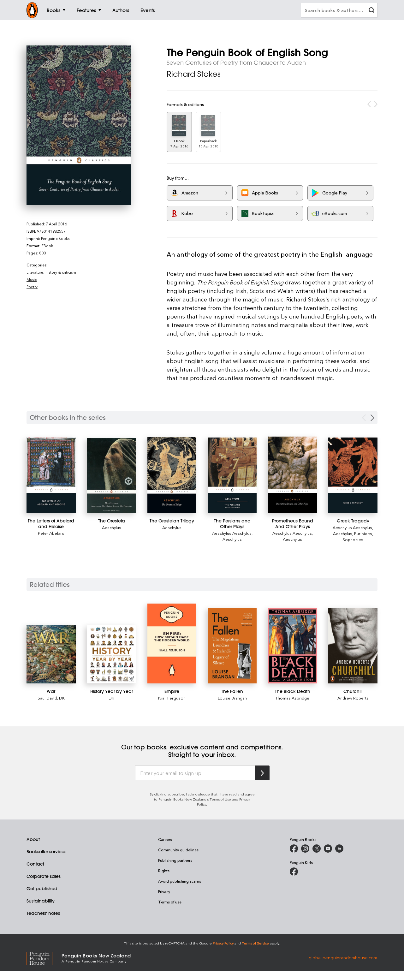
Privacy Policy (223, 943)
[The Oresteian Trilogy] (172, 475)
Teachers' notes (43, 913)
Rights (163, 870)
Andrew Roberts (353, 698)
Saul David (47, 698)
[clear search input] (371, 11)
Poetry (32, 286)
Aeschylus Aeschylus (232, 533)
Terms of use (169, 902)
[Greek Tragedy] (352, 475)
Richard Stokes (193, 74)
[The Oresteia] (111, 475)
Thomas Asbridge (292, 698)
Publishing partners (175, 860)
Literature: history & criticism (51, 272)
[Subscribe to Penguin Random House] (262, 772)
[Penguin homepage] (32, 10)
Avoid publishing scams (179, 881)
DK (62, 698)
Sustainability (41, 901)
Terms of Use (220, 799)
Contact (35, 864)
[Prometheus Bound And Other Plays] (292, 475)
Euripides (363, 533)
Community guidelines (178, 850)
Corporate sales (44, 876)
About (33, 839)
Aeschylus (111, 527)
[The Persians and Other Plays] (232, 475)
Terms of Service (255, 943)
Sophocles (352, 539)
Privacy (164, 891)
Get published (42, 888)
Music (32, 279)
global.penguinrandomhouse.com (343, 957)
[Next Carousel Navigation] (372, 417)
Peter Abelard (51, 533)
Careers (165, 839)
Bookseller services (46, 852)
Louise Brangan (232, 698)
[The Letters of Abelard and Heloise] (51, 475)
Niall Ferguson (172, 698)
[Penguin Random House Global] (44, 957)
